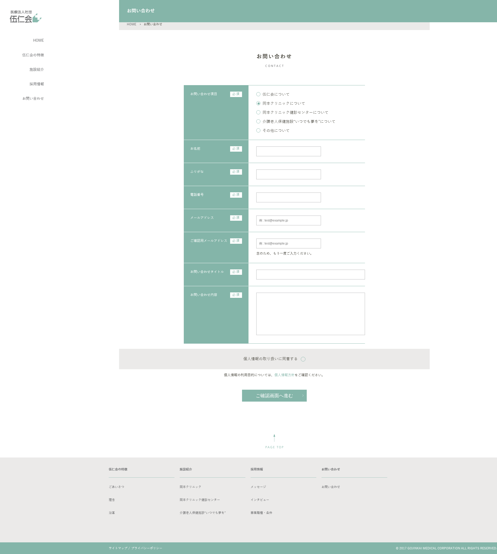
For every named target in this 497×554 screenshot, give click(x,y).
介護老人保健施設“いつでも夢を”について (298, 122)
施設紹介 (37, 70)
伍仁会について (276, 94)
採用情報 (37, 84)
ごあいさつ (116, 487)
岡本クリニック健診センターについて (295, 112)
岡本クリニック (190, 487)
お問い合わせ (330, 487)
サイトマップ (118, 548)
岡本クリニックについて (283, 103)
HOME (131, 24)
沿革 (112, 513)
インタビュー (260, 500)
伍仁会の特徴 (33, 55)
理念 (112, 500)
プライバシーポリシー (146, 548)
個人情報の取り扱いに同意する (270, 359)
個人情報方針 (284, 375)
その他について (276, 131)
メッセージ (258, 487)
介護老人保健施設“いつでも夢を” (203, 513)
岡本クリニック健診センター (200, 500)
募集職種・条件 (261, 513)
